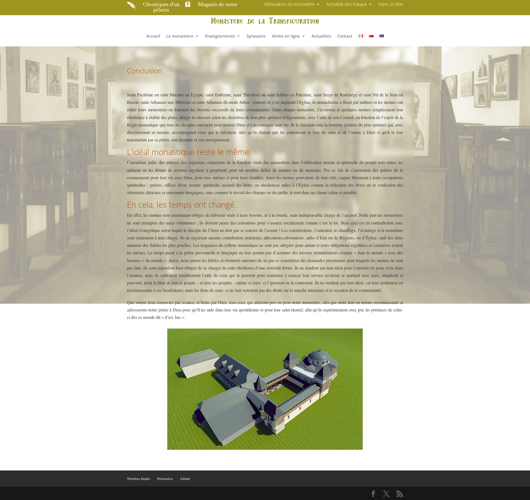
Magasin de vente (217, 4)
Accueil (153, 36)
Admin (185, 478)
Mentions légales (138, 478)
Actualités (321, 36)
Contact (345, 36)
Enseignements (220, 36)
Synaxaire (256, 36)
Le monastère (180, 36)
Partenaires (165, 478)
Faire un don (390, 4)
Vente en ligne (286, 36)
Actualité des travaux (346, 4)
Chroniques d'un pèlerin (161, 7)
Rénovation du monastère (289, 4)
